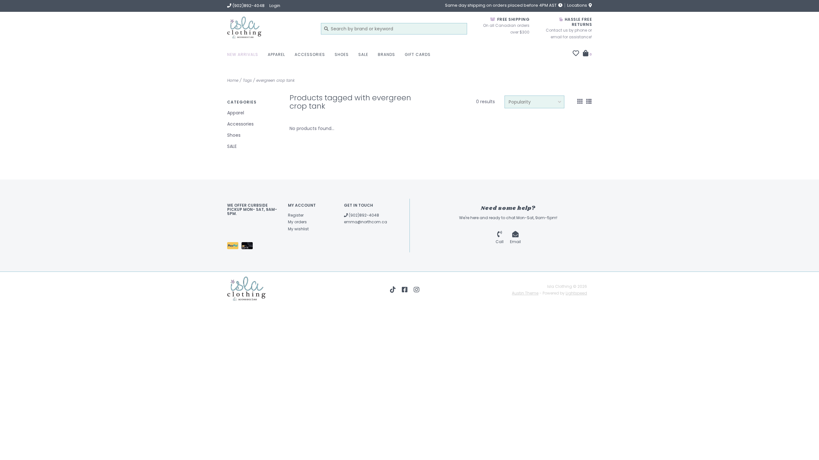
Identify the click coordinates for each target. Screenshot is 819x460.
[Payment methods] (234, 246)
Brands (386, 54)
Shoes (342, 54)
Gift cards (418, 54)
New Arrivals (242, 54)
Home (232, 80)
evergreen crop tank (275, 80)
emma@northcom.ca (365, 222)
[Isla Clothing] (269, 29)
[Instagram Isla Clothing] (416, 290)
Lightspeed (576, 293)
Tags (247, 80)
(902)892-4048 (363, 215)
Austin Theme (525, 293)
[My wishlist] (576, 54)
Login (274, 6)
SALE (363, 54)
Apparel (276, 54)
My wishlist (298, 229)
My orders (297, 222)
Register (296, 215)
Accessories (310, 54)
